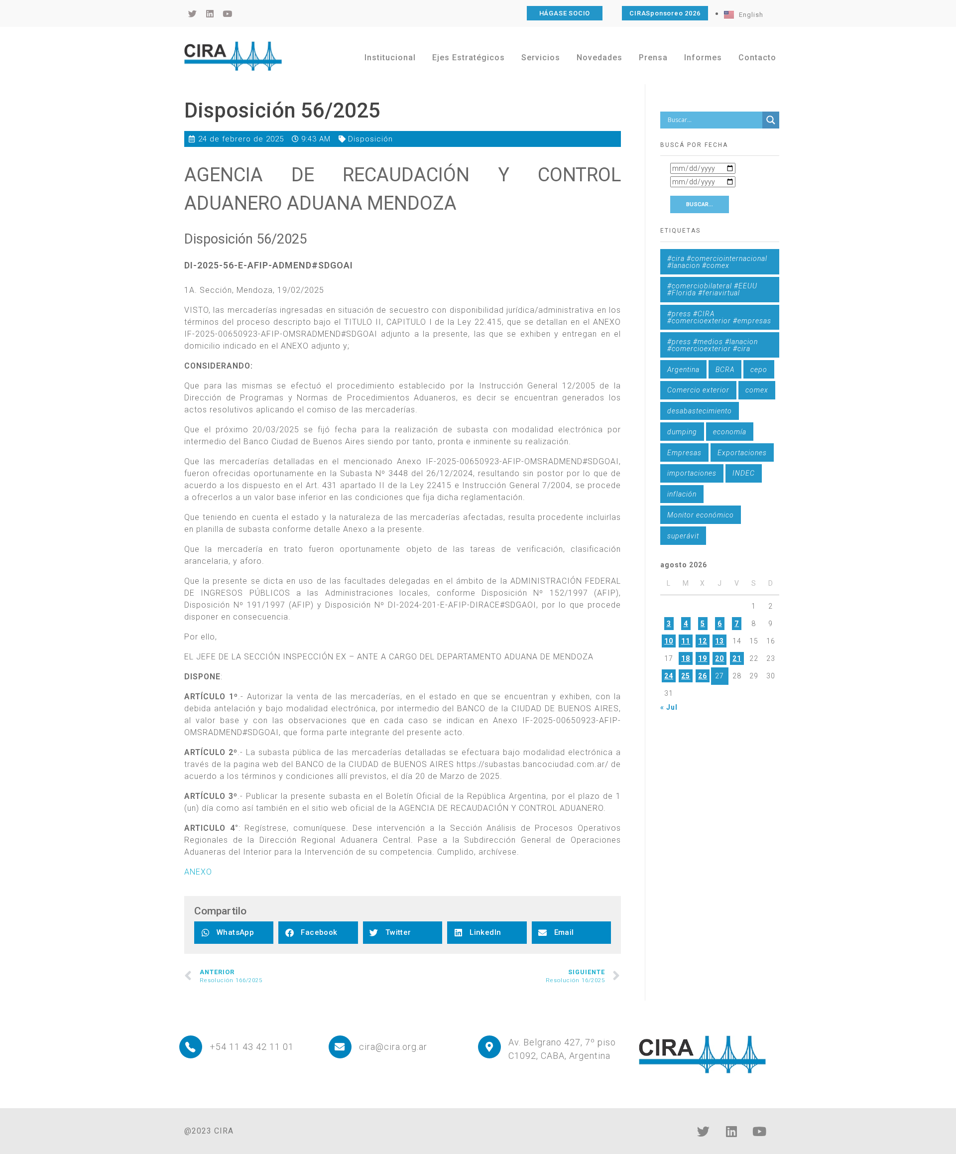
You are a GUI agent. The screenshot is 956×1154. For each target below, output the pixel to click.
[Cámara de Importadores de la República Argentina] (233, 55)
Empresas (684, 453)
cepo (758, 370)
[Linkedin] (731, 1131)
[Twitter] (703, 1131)
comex (756, 390)
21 (736, 658)
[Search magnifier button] (770, 120)
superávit (683, 536)
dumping (682, 432)
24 (668, 676)
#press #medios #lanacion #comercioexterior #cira (712, 345)
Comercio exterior (698, 390)
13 (719, 641)
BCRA (725, 370)
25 (685, 676)
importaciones (692, 473)
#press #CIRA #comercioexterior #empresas (719, 317)
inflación (682, 494)
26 (702, 676)
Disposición (370, 138)
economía (729, 432)
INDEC (743, 473)
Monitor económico (700, 515)
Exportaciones (742, 453)
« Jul (669, 707)
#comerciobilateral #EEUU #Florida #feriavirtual (712, 289)
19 (702, 658)
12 (702, 641)
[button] (233, 932)
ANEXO (198, 872)
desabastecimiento (699, 411)
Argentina (683, 370)
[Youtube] (759, 1131)
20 (719, 658)
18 (685, 658)
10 (668, 641)
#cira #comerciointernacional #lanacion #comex (717, 262)
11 (685, 641)
